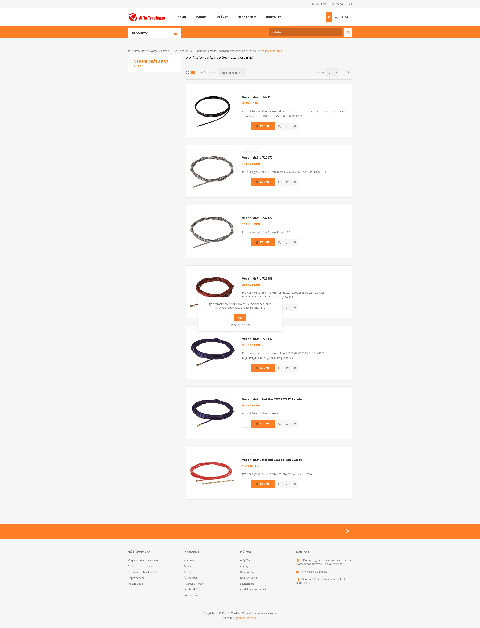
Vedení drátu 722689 (257, 278)
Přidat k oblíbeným (294, 126)
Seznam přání (248, 583)
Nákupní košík (248, 578)
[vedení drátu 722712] (212, 413)
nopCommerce (247, 618)
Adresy (244, 566)
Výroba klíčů (191, 589)
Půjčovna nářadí (194, 583)
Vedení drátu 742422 (257, 218)
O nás (187, 572)
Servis (187, 566)
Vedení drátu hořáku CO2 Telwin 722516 (272, 460)
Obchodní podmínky (140, 566)
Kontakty (189, 560)
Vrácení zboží (135, 583)
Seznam (193, 72)
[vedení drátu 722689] (212, 292)
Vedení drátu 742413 (257, 97)
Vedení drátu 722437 (257, 339)
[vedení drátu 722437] (212, 352)
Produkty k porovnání (253, 589)
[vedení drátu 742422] (212, 231)
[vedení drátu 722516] (212, 473)
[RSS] (348, 531)
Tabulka (187, 72)
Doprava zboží (136, 578)
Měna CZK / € (344, 4)
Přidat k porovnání (287, 126)
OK (240, 317)
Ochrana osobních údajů (142, 572)
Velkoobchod (192, 595)
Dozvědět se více (240, 325)
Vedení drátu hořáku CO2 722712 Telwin (272, 399)
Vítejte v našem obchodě (143, 560)
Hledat (348, 32)
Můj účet (321, 4)
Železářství (190, 578)
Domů (129, 51)
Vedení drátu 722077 (257, 158)
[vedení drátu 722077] (212, 171)
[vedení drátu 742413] (212, 110)
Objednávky (247, 572)
